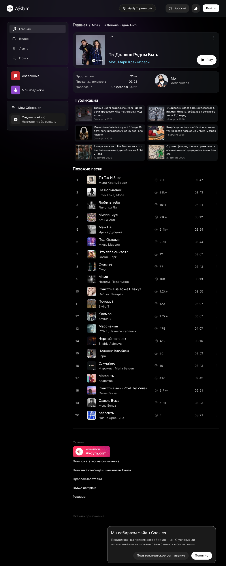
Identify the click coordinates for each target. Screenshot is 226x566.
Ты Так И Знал (110, 178)
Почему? (106, 301)
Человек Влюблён (114, 351)
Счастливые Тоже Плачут (120, 289)
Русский (180, 8)
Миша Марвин (109, 244)
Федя (103, 269)
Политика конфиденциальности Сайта (102, 470)
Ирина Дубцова (110, 232)
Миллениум (108, 215)
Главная (80, 25)
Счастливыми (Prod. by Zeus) (123, 388)
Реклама (79, 496)
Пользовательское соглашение (96, 461)
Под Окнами (109, 239)
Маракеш (106, 368)
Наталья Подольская (114, 281)
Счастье (105, 264)
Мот (95, 25)
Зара (102, 356)
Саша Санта (108, 393)
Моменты (107, 376)
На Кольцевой (110, 190)
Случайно (107, 363)
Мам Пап (106, 227)
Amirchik (105, 319)
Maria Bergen (124, 368)
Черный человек (112, 339)
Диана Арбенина (111, 418)
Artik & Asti (107, 220)
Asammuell (106, 380)
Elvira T (104, 306)
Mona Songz (107, 405)
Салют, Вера (109, 400)
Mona (120, 195)
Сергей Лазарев (111, 294)
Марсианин (108, 326)
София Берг (108, 257)
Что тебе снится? (113, 252)
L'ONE (103, 331)
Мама (103, 277)
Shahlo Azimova (110, 343)
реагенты (107, 413)
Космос (105, 314)
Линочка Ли (108, 207)
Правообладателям (87, 479)
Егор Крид (107, 195)
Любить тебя (109, 202)
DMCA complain (84, 488)
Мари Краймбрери (134, 62)
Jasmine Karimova (123, 331)
